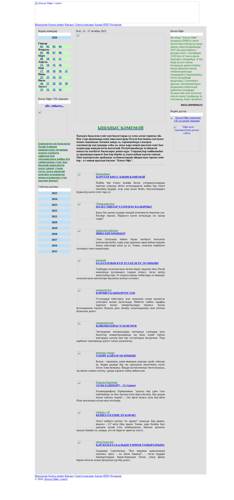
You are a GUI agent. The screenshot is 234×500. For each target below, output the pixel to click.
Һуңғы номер (56, 24)
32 (48, 89)
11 (54, 58)
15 (54, 65)
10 (48, 58)
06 (48, 52)
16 (60, 65)
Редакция (115, 24)
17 (42, 71)
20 (60, 71)
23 (48, 77)
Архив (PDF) (102, 24)
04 (60, 46)
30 (66, 83)
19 (54, 71)
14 (48, 65)
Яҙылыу (69, 24)
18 (48, 71)
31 (42, 89)
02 (48, 46)
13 (42, 65)
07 (54, 52)
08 (60, 52)
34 (60, 89)
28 (54, 83)
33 (54, 89)
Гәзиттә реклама (84, 24)
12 (60, 58)
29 (60, 83)
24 (54, 77)
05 (42, 52)
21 (66, 71)
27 (48, 83)
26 (42, 83)
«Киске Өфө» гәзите (55, 479)
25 (60, 77)
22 (42, 77)
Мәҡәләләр (41, 24)
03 (54, 46)
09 (42, 58)
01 (42, 46)
